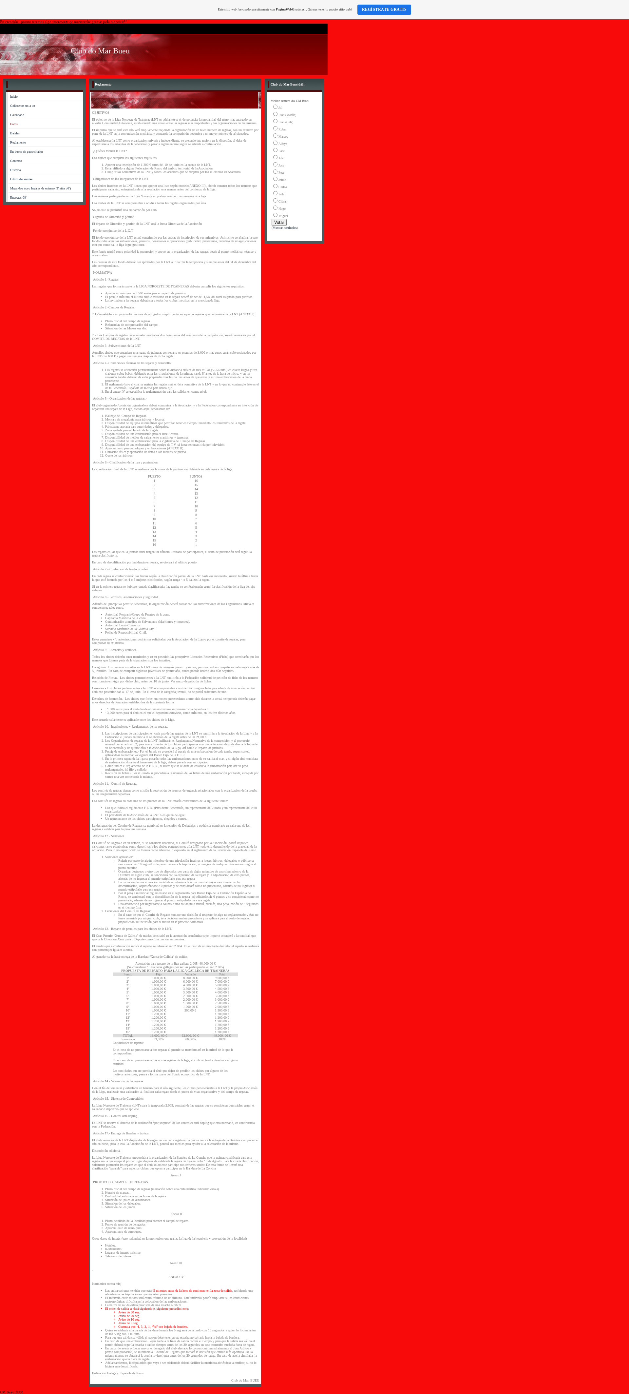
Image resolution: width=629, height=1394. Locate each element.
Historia (15, 170)
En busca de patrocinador (26, 151)
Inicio (14, 96)
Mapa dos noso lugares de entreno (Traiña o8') (40, 188)
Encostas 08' (18, 197)
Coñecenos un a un (22, 106)
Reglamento (18, 142)
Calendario (17, 115)
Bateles (15, 133)
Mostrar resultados (285, 227)
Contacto (16, 161)
